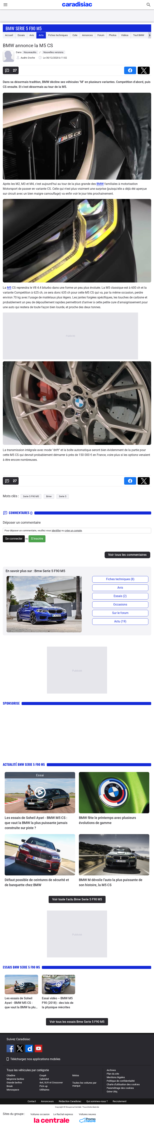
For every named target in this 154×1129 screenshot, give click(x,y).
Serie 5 (62, 496)
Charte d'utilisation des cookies (123, 1084)
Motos (75, 1075)
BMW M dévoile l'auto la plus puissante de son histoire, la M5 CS (110, 882)
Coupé (42, 1075)
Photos (112, 35)
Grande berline (14, 1082)
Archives (111, 1070)
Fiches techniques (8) (120, 579)
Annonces (87, 35)
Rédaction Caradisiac (70, 1101)
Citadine (11, 1075)
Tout (138, 35)
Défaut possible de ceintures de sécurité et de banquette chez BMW (37, 882)
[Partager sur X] (144, 69)
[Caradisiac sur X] (20, 1049)
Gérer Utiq (112, 1091)
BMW (100, 184)
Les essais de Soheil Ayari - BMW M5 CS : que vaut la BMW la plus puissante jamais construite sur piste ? (36, 823)
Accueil (9, 35)
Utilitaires (44, 1089)
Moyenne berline (15, 1079)
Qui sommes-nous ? (97, 1101)
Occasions (120, 604)
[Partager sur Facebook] (131, 69)
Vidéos (124, 35)
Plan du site (113, 1073)
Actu (41, 35)
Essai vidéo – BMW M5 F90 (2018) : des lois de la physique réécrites (57, 1002)
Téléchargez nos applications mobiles (35, 1059)
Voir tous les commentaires (127, 555)
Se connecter (13, 538)
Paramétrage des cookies (120, 1088)
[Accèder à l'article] (40, 792)
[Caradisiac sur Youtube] (38, 1049)
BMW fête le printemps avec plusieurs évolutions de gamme (107, 820)
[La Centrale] (51, 1123)
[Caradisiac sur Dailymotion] (29, 1049)
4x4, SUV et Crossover (51, 1082)
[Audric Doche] (8, 61)
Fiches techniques (58, 35)
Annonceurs (47, 1101)
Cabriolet (44, 1079)
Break (10, 1086)
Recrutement (119, 1101)
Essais (21, 35)
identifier (56, 530)
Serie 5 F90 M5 (31, 496)
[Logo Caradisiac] (77, 7)
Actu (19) (120, 621)
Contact (32, 1101)
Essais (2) (120, 596)
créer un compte (73, 530)
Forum (100, 35)
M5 (9, 287)
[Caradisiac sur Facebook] (11, 1049)
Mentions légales (116, 1077)
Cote (74, 35)
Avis (31, 35)
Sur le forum (120, 613)
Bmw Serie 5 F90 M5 (24, 28)
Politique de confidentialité (121, 1080)
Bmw (49, 496)
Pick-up (43, 1086)
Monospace (13, 1089)
